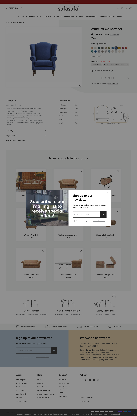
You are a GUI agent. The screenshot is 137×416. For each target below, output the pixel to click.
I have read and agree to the (90, 221)
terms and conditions (99, 221)
